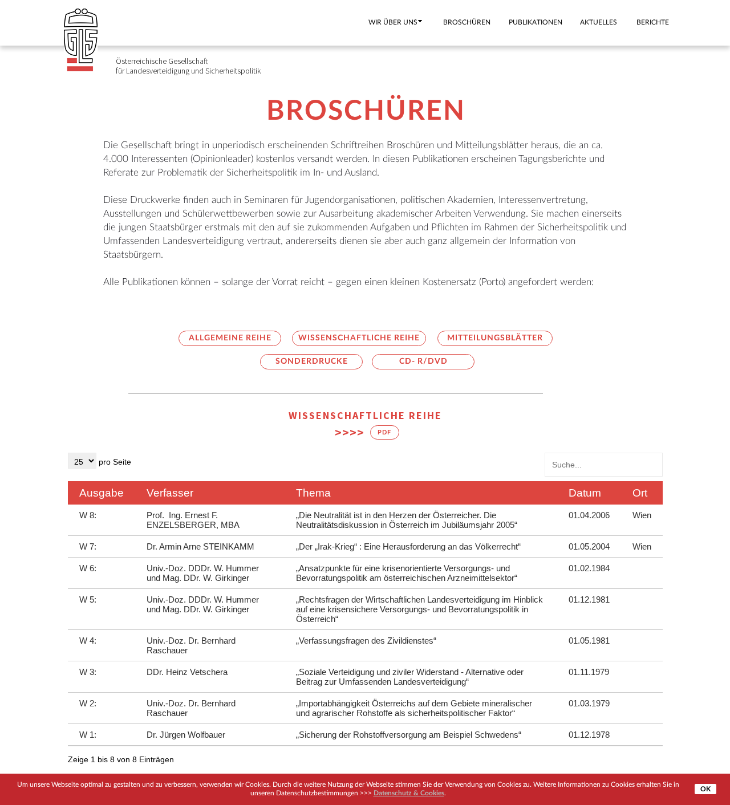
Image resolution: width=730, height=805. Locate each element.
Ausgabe (101, 493)
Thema (313, 493)
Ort (639, 493)
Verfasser (170, 493)
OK (705, 789)
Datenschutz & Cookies (409, 793)
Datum (585, 493)
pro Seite (113, 461)
